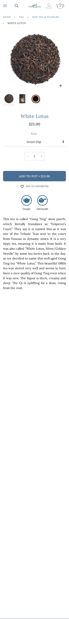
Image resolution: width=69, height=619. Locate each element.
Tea (21, 17)
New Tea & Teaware (45, 17)
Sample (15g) (34, 141)
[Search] (20, 5)
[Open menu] (9, 5)
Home (7, 17)
